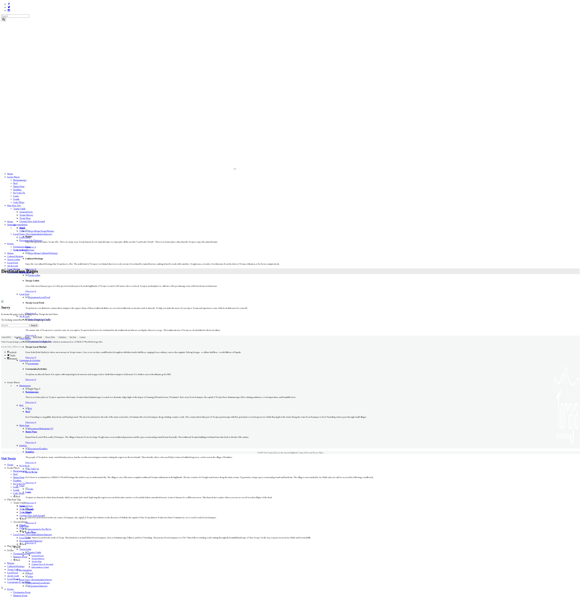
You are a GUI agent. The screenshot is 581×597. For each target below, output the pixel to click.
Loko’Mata (18, 493)
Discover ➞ (30, 246)
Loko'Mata (30, 532)
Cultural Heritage (16, 566)
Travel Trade (37, 337)
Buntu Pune (31, 431)
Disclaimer (62, 337)
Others (22, 528)
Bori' (27, 411)
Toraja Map (36, 561)
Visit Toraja (8, 458)
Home (10, 464)
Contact (82, 337)
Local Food (12, 572)
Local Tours (25, 537)
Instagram (13, 358)
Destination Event (22, 553)
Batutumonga (32, 391)
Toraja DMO (6, 337)
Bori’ (15, 474)
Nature (10, 563)
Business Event (20, 556)
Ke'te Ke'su (31, 471)
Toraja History (37, 558)
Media (27, 337)
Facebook (12, 352)
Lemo (28, 492)
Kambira (29, 451)
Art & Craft (13, 575)
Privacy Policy (50, 337)
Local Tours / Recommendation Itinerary (32, 534)
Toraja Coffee (13, 569)
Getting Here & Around (42, 564)
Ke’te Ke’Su (19, 483)
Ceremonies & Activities (18, 582)
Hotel (22, 525)
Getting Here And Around (32, 515)
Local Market (13, 579)
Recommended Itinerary (31, 540)
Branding (17, 337)
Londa (16, 490)
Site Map (73, 337)
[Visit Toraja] (117, 168)
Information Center (40, 567)
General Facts (37, 555)
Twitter (12, 355)
